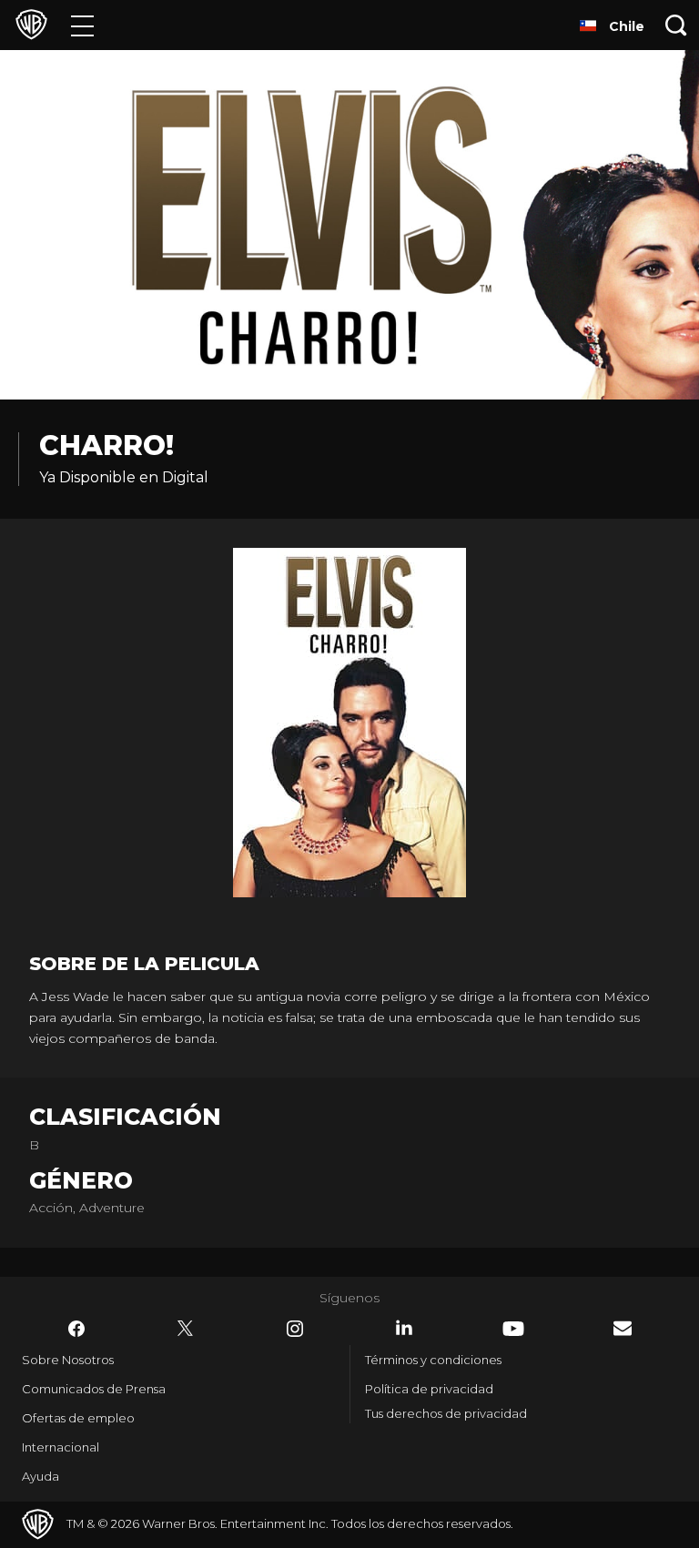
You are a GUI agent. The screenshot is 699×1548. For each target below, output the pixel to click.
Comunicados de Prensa (94, 1388)
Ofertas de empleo (78, 1418)
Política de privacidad (429, 1388)
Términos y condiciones (433, 1359)
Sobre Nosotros (68, 1359)
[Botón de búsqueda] (676, 25)
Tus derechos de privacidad (446, 1413)
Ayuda (40, 1476)
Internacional (60, 1447)
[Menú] (82, 25)
